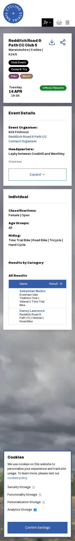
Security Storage (19, 487)
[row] (37, 298)
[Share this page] (62, 42)
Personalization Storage (24, 502)
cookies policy (17, 478)
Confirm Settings (37, 527)
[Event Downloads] (52, 42)
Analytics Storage (20, 509)
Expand (35, 174)
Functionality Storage (22, 494)
